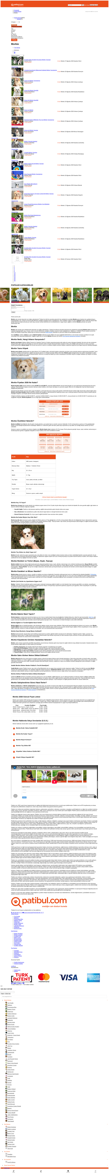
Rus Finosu (10, 1117)
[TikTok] (22, 983)
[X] (17, 983)
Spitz (8, 1087)
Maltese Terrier (18, 920)
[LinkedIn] (23, 983)
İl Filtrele (14, 25)
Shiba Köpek (10, 1069)
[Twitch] (16, 983)
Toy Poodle (17, 916)
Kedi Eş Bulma (11, 1162)
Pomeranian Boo (18, 919)
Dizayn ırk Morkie (28, 110)
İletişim (16, 971)
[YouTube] (14, 983)
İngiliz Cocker (11, 1099)
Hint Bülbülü (17, 954)
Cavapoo (9, 1056)
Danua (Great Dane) (12, 1110)
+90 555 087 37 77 (17, 912)
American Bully (11, 1091)
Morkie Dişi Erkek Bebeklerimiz (32, 215)
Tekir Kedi (10, 1148)
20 (14, 275)
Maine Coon (17, 937)
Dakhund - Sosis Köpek (13, 1035)
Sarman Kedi (17, 944)
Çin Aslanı (10, 1039)
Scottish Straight (18, 945)
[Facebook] (11, 983)
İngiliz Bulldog (11, 1097)
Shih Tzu (9, 1046)
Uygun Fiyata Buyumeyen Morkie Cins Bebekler (36, 204)
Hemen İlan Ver (94, 5)
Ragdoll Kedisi (18, 940)
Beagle (9, 1054)
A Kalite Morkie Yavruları (30, 152)
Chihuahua (35, 302)
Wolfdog (9, 1080)
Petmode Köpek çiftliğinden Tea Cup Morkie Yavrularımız (39, 119)
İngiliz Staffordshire (12, 1114)
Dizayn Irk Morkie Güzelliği (31, 90)
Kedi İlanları (14, 931)
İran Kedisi (17, 943)
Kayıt (88, 5)
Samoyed (10, 1061)
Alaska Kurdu (11, 1102)
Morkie (19, 19)
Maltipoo (16, 917)
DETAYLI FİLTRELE (17, 26)
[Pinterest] (19, 983)
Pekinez (9, 1067)
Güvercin (16, 953)
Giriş (85, 5)
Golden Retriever (18, 923)
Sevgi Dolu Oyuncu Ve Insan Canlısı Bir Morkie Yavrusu (39, 193)
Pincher (9, 1084)
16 (14, 274)
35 (14, 280)
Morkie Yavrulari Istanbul (30, 141)
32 (14, 279)
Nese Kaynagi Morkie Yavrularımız (33, 174)
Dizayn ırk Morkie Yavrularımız (32, 80)
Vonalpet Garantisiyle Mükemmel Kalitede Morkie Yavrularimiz (40, 70)
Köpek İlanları (17, 11)
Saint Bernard (11, 1104)
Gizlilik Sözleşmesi (19, 962)
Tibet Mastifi (10, 1121)
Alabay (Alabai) (11, 1089)
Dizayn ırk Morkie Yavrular (31, 130)
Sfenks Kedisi (17, 941)
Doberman (17, 921)
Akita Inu (9, 1031)
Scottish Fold (17, 936)
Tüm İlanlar (17, 47)
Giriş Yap (8, 993)
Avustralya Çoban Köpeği (14, 1106)
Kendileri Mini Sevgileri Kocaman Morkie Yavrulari (37, 59)
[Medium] (20, 983)
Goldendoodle (11, 1095)
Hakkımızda (17, 970)
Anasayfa (16, 10)
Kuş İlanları (14, 948)
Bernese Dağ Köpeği (13, 1074)
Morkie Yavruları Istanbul (30, 226)
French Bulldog (15, 302)
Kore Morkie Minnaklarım (30, 184)
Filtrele (15, 40)
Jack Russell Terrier (12, 1059)
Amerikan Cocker (12, 1065)
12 (14, 272)
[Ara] (83, 5)
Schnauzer (10, 1119)
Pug (8, 1041)
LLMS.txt (13, 966)
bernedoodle (10, 1093)
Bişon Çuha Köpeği (12, 1063)
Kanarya (16, 957)
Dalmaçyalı (10, 1071)
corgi (8, 1078)
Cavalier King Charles (13, 1043)
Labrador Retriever (19, 925)
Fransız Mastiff (11, 1112)
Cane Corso (55, 302)
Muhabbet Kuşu (18, 952)
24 (14, 276)
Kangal (9, 1082)
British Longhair (18, 935)
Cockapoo (10, 1076)
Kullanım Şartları (18, 963)
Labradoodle (10, 1052)
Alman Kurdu (10, 1024)
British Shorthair (18, 933)
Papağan (16, 950)
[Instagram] (13, 983)
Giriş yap (7, 1168)
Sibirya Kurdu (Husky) (79, 302)
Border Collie (17, 924)
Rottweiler (16, 927)
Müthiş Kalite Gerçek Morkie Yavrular (34, 163)
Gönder (13, 312)
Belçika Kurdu (18, 928)
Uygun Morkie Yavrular (30, 237)
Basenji (9, 1108)
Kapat (2, 993)
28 (14, 278)
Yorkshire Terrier (11, 1050)
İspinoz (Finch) (18, 956)
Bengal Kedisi (18, 939)
